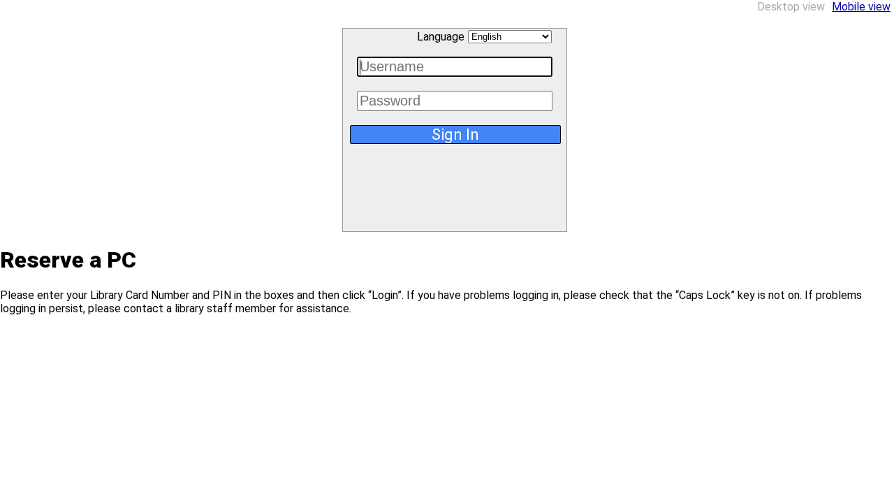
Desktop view (791, 6)
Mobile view (861, 6)
